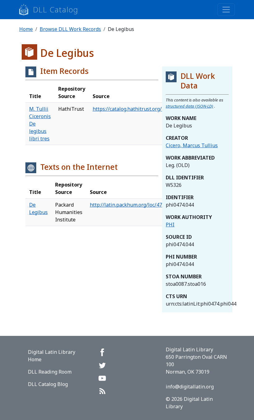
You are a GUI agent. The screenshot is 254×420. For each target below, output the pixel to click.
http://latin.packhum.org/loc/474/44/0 (133, 204)
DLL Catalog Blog (48, 384)
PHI (170, 224)
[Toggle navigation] (226, 9)
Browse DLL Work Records (70, 29)
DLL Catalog (55, 9)
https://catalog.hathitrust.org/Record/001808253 (148, 108)
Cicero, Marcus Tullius (192, 145)
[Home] (26, 9)
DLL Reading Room (50, 371)
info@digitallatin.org (190, 386)
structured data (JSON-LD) (189, 106)
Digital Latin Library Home (51, 356)
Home (26, 29)
